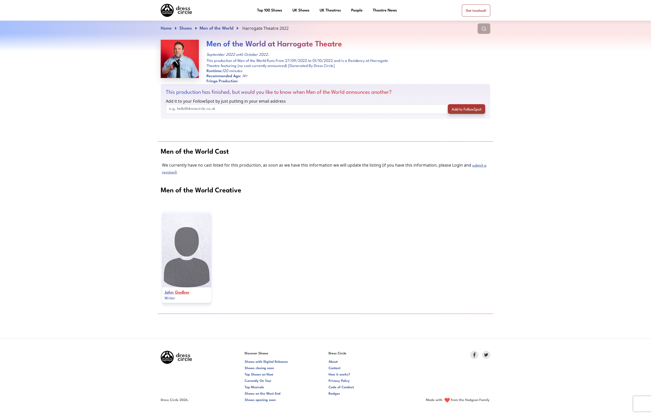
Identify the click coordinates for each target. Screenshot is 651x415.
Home (166, 28)
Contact (335, 368)
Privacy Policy (339, 381)
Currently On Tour (258, 381)
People (357, 10)
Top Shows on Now (259, 374)
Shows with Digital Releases (266, 362)
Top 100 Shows (269, 10)
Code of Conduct (341, 387)
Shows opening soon (260, 400)
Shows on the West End (262, 393)
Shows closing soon (259, 368)
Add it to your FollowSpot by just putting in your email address (226, 101)
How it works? (339, 374)
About (333, 362)
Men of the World (216, 28)
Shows (185, 28)
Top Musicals (254, 387)
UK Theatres (330, 10)
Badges (334, 393)
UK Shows (300, 10)
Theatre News (385, 10)
